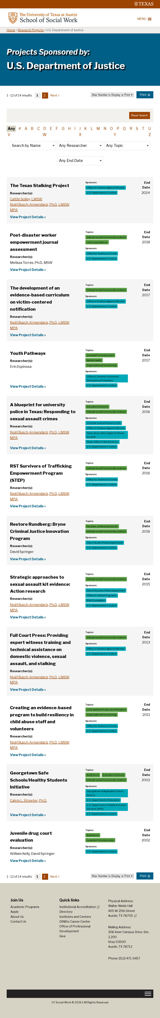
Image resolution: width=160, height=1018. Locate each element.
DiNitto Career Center (74, 921)
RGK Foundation (96, 600)
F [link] (57, 128)
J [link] (80, 128)
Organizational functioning (101, 365)
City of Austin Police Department (105, 542)
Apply (14, 912)
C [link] (38, 128)
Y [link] (115, 134)
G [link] (63, 128)
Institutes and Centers (75, 917)
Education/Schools (97, 406)
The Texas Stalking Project (39, 185)
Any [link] (11, 128)
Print (143, 95)
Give (62, 936)
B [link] (32, 128)
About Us (17, 917)
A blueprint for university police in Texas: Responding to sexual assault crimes (42, 411)
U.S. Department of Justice (101, 192)
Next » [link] (54, 95)
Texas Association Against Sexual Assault (105, 435)
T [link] (143, 128)
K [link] (85, 128)
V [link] (9, 134)
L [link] (92, 128)
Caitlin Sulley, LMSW (26, 199)
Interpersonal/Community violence (106, 237)
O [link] (111, 128)
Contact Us (18, 921)
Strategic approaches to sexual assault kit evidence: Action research (40, 584)
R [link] (131, 128)
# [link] (20, 128)
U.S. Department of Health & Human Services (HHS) (106, 807)
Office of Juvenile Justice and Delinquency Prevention (103, 378)
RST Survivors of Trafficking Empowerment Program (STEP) (41, 473)
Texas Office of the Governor (102, 441)
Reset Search (139, 115)
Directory (66, 912)
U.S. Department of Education (103, 800)
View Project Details (27, 217)
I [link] (74, 128)
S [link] (137, 128)
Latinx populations (97, 242)
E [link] (51, 128)
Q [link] (124, 128)
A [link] (26, 128)
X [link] (80, 134)
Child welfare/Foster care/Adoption (106, 709)
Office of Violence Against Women (106, 187)
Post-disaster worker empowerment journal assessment (34, 242)
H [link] (69, 128)
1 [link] (37, 95)
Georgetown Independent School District (105, 793)
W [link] (45, 134)
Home (11, 30)
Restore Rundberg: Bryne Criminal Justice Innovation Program (39, 531)
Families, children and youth (102, 526)
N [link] (105, 128)
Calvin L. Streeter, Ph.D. (28, 800)
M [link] (98, 128)
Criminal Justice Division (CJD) (104, 423)
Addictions (93, 774)
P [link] (118, 128)
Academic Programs (24, 907)
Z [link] (150, 134)
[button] (33, 145)
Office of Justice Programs (102, 595)
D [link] (44, 128)
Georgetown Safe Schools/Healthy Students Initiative (38, 780)
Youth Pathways (28, 353)
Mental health (94, 360)
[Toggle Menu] (148, 993)
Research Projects (31, 30)
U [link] (149, 128)
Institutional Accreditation (77, 907)
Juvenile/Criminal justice (100, 355)
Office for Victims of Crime (102, 253)
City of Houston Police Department (106, 590)
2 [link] (44, 95)
